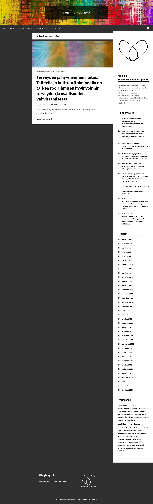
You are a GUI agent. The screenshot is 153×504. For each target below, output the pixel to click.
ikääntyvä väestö (132, 414)
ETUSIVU (4, 28)
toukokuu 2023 (127, 281)
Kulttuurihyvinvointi (58, 71)
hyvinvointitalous (138, 411)
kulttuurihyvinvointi (131, 424)
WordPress (72, 499)
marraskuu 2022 (128, 302)
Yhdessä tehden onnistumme (132, 191)
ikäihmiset (121, 414)
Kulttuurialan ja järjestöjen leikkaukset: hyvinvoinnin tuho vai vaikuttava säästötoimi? (134, 156)
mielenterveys (134, 433)
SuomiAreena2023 (133, 442)
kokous (124, 420)
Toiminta (20, 28)
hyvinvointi (135, 408)
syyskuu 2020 (127, 382)
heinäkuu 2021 (127, 361)
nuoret (144, 433)
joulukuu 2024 (127, 248)
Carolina (94, 499)
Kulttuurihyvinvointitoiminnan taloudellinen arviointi (131, 428)
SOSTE (132, 439)
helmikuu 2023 (127, 294)
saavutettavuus (124, 439)
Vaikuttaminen (42, 28)
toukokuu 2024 (127, 265)
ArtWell (120, 406)
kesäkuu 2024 (127, 260)
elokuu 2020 (126, 386)
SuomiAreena (123, 442)
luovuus (135, 430)
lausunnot (124, 430)
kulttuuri (131, 420)
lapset (119, 430)
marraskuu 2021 (128, 344)
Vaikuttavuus (139, 448)
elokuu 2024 (126, 256)
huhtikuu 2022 (127, 327)
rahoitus (136, 436)
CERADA (125, 405)
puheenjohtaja (129, 436)
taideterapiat (122, 445)
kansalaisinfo (139, 417)
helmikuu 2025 (127, 244)
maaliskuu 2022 (127, 331)
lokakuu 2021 (127, 348)
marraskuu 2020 (128, 377)
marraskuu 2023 (128, 277)
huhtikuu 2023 (127, 285)
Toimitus (47, 105)
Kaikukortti (133, 417)
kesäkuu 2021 (127, 365)
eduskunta (130, 405)
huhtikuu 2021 (127, 373)
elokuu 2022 (126, 315)
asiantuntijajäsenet (43, 71)
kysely (146, 428)
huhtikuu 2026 (127, 239)
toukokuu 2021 (127, 369)
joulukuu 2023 (127, 273)
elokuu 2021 (126, 356)
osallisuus (122, 436)
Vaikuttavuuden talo (130, 448)
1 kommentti (61, 105)
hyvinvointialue (145, 408)
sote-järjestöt (137, 439)
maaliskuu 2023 (127, 290)
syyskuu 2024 (127, 252)
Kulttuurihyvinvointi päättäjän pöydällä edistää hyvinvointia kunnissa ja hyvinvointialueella (133, 133)
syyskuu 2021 (127, 352)
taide (141, 442)
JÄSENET (30, 28)
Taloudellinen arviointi (133, 445)
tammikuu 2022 (127, 340)
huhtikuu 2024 (127, 269)
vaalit (142, 445)
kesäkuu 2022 (127, 319)
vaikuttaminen (121, 448)
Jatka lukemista (44, 119)
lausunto (129, 430)
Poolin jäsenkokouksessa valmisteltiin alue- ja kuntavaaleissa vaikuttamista (135, 146)
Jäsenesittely (121, 417)
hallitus (135, 405)
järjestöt (143, 414)
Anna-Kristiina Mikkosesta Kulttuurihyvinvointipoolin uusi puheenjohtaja (133, 166)
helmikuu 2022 (127, 336)
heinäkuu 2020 (127, 390)
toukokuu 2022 (127, 323)
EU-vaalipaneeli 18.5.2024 (131, 186)
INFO (12, 28)
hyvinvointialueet (124, 411)
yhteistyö (121, 450)
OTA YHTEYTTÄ (55, 28)
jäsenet (127, 417)
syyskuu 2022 (127, 310)
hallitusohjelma (124, 408)
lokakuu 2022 (127, 306)
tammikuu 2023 (127, 298)
